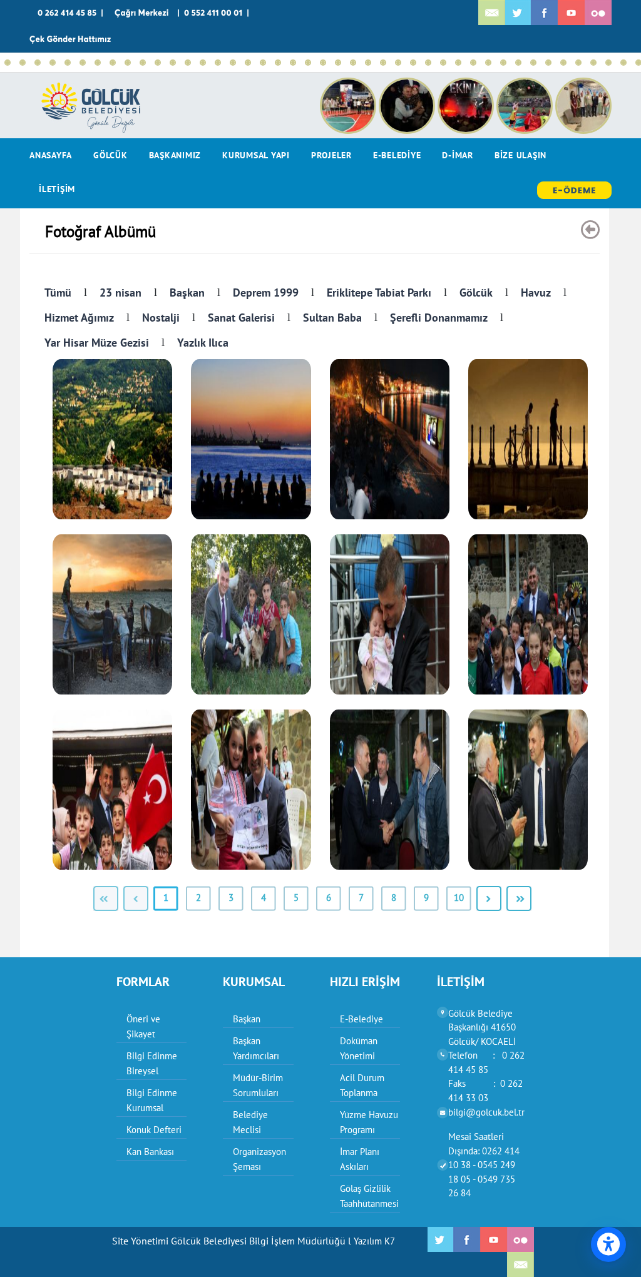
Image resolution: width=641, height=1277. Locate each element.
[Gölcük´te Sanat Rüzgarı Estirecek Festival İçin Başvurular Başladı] (458, 62)
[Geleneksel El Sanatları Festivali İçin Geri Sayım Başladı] (98, 62)
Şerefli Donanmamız (439, 317)
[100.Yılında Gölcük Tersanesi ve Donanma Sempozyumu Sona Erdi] (563, 62)
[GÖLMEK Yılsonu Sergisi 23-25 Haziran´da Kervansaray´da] (443, 62)
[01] (112, 439)
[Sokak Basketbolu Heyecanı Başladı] (52, 62)
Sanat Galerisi (241, 317)
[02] (250, 439)
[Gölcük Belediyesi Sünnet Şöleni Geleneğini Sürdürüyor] (143, 62)
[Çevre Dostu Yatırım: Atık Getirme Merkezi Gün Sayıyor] (293, 62)
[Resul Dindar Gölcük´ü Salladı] (428, 62)
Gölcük (476, 292)
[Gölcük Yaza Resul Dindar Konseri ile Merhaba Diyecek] (473, 62)
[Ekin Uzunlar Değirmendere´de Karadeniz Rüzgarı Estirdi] (37, 62)
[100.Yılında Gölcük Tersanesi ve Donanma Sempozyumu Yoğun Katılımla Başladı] (593, 62)
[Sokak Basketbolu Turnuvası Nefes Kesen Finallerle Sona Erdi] (7, 62)
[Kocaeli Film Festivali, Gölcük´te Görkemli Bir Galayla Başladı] (623, 62)
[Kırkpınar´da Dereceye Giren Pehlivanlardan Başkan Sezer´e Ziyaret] (353, 62)
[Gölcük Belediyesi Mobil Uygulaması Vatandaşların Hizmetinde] (518, 62)
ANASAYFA (50, 155)
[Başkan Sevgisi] (250, 614)
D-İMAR (457, 155)
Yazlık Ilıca (202, 342)
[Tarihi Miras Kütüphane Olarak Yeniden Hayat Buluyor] (368, 62)
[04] (528, 439)
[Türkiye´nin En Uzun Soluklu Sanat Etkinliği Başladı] (248, 62)
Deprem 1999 (266, 292)
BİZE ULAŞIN (520, 155)
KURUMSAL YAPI (256, 155)
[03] (389, 439)
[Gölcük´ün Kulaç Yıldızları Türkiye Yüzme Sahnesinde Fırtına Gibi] (323, 62)
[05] (112, 614)
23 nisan (120, 292)
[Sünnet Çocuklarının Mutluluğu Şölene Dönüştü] (128, 62)
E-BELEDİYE (397, 155)
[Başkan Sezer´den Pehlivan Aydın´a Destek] (218, 62)
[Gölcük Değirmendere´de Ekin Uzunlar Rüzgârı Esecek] (113, 62)
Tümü (57, 292)
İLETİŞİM (57, 189)
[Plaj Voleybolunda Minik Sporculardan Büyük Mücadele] (188, 62)
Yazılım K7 (374, 1241)
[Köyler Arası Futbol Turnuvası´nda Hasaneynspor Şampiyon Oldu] (383, 62)
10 (459, 897)
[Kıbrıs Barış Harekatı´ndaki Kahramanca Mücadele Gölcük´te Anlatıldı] (173, 62)
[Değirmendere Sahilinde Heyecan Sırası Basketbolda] (158, 62)
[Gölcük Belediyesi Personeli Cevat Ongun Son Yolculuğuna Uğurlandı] (608, 62)
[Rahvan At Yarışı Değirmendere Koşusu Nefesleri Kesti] (338, 62)
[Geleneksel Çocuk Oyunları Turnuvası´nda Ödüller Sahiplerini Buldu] (488, 62)
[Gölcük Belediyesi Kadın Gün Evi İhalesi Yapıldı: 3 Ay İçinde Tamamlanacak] (398, 62)
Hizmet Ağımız (79, 317)
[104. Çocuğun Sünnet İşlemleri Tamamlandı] (67, 62)
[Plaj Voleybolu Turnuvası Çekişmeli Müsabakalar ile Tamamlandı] (308, 62)
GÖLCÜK (110, 155)
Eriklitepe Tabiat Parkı (379, 292)
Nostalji (161, 317)
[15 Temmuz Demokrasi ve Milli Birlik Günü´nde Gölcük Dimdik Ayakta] (263, 62)
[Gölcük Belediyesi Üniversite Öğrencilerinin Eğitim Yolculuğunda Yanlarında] (548, 62)
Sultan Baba (332, 317)
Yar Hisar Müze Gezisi (96, 342)
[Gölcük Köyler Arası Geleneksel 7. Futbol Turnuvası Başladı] (533, 62)
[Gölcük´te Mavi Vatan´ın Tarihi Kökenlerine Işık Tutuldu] (578, 62)
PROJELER (331, 155)
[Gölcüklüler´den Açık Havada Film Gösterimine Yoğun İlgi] (203, 62)
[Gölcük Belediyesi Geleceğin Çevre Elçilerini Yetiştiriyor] (503, 62)
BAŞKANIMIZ (175, 155)
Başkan (187, 292)
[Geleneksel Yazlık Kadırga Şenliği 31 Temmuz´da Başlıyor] (82, 62)
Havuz (536, 292)
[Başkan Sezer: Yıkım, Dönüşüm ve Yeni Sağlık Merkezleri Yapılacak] (233, 62)
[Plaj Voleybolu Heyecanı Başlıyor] (413, 62)
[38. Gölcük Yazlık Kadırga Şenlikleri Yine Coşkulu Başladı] (22, 62)
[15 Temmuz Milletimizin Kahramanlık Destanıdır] (278, 62)
